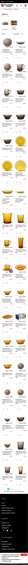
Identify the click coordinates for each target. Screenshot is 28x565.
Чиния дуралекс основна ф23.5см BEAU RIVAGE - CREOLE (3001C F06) (20, 375)
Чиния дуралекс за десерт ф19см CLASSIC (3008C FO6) (7, 75)
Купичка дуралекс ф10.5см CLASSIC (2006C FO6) (19, 100)
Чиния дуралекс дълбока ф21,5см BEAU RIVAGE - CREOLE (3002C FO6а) (20, 401)
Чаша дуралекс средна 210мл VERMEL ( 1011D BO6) (7, 226)
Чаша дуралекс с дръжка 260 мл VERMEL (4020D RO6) (7, 251)
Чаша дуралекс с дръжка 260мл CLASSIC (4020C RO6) (7, 100)
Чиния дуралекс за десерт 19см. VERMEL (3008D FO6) (7, 174)
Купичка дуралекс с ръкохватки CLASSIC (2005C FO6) (7, 125)
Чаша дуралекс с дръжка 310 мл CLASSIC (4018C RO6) (20, 75)
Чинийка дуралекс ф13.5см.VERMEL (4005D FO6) (19, 200)
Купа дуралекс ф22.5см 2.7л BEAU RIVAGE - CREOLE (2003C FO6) (20, 427)
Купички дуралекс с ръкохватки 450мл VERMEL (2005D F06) (6, 301)
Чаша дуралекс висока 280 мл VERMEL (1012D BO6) (20, 251)
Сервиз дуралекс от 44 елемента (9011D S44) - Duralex (20, 325)
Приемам (24, 554)
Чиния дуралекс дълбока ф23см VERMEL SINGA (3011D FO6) (20, 175)
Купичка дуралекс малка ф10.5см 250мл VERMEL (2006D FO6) (20, 301)
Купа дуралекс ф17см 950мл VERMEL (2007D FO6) (7, 375)
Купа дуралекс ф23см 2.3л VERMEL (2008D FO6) (20, 350)
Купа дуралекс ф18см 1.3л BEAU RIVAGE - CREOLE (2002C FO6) (7, 453)
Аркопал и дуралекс (8, 9)
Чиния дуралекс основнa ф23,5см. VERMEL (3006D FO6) (20, 150)
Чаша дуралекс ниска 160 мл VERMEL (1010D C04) (20, 226)
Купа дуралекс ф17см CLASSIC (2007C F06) (7, 149)
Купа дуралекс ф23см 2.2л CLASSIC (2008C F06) (20, 125)
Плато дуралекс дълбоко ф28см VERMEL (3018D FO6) (20, 276)
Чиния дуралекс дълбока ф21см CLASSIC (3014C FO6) (20, 51)
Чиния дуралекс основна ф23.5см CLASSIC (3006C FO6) (7, 51)
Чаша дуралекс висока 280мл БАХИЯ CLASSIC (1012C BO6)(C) (20, 478)
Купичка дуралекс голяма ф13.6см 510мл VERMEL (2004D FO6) (7, 350)
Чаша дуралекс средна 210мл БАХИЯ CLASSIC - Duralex (20, 453)
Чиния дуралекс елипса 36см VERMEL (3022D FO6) (7, 325)
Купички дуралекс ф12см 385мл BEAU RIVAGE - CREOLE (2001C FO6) (7, 427)
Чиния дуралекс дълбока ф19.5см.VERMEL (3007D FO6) (6, 201)
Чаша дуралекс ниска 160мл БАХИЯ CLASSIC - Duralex (7, 478)
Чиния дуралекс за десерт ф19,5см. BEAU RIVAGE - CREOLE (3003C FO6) (7, 401)
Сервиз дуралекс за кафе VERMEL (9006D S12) (7, 276)
